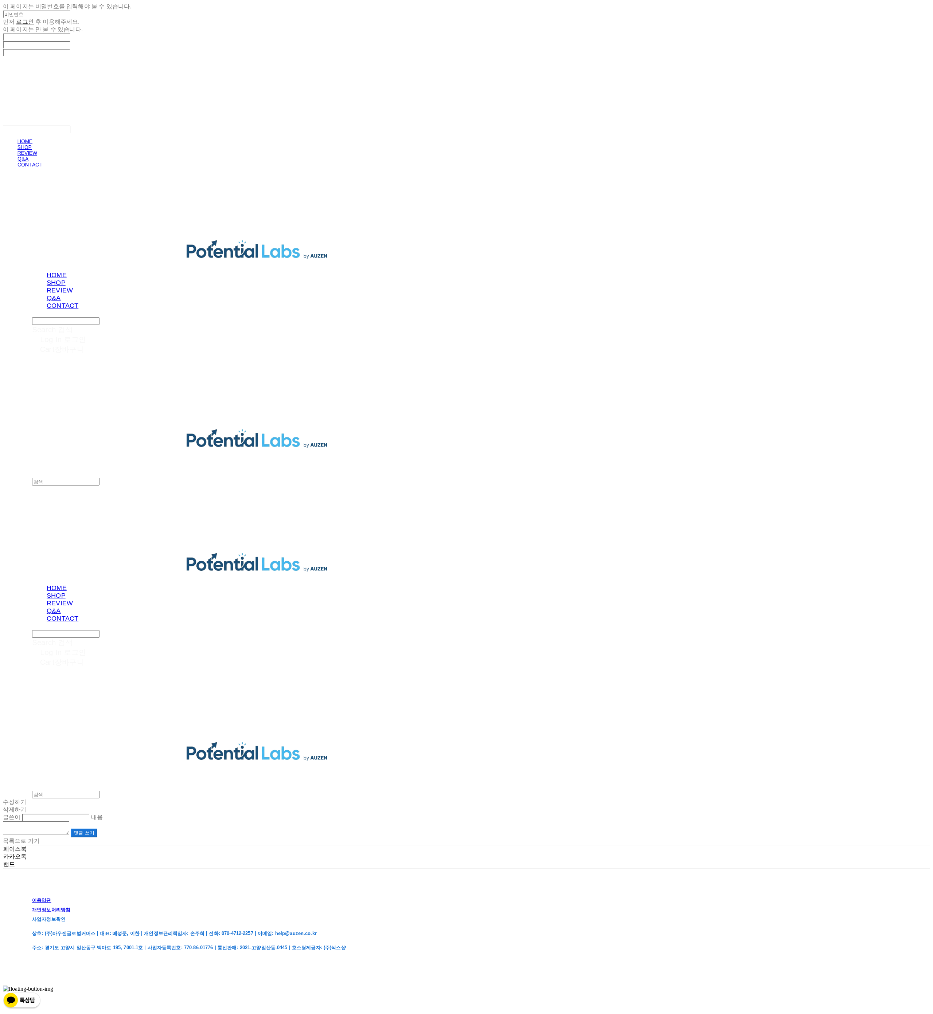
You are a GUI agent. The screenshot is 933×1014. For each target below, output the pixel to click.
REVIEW (27, 153)
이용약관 (41, 900)
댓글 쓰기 (84, 833)
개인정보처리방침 (51, 909)
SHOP (24, 147)
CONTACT (30, 165)
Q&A (22, 159)
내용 (97, 817)
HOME (24, 141)
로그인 (25, 22)
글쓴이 (11, 817)
